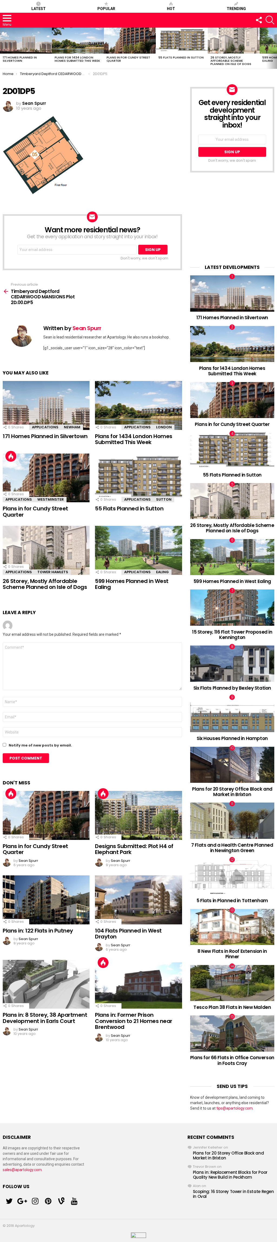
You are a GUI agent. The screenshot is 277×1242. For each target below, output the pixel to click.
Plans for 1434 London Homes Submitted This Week (77, 59)
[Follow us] (258, 20)
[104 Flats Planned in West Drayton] (138, 899)
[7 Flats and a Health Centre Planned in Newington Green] (232, 821)
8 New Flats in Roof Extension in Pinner (232, 954)
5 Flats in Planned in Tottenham (232, 900)
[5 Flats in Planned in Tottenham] (232, 876)
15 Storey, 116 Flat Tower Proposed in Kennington (232, 635)
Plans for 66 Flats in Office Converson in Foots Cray (232, 1060)
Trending (236, 8)
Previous (2, 48)
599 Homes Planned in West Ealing (132, 584)
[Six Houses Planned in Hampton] (232, 714)
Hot (171, 8)
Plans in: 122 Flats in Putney (38, 930)
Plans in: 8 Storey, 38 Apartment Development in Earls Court (45, 1018)
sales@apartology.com (22, 1170)
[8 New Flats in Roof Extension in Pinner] (232, 927)
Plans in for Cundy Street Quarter (128, 59)
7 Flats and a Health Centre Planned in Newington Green (232, 848)
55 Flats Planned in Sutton (181, 57)
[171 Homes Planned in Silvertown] (26, 41)
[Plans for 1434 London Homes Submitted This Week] (78, 41)
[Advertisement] (232, 218)
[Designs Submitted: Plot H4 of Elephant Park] (138, 815)
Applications (45, 427)
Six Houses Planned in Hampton (232, 738)
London (164, 427)
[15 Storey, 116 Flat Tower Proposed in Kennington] (232, 607)
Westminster (50, 499)
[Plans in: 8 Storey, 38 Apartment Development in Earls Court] (46, 984)
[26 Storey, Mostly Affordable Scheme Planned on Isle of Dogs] (234, 41)
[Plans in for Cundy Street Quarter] (130, 41)
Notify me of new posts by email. (40, 745)
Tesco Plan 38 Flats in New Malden (232, 1007)
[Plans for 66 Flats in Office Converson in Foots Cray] (232, 1033)
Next (274, 48)
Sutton (164, 499)
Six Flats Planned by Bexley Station (232, 688)
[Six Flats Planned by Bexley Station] (232, 664)
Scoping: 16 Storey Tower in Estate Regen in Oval (233, 1194)
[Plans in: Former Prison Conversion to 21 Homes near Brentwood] (138, 984)
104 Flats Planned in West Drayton (128, 934)
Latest (38, 8)
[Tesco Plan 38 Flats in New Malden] (232, 983)
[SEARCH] (270, 20)
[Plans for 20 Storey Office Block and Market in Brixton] (232, 765)
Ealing (162, 572)
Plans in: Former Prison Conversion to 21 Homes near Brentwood (133, 1021)
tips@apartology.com (234, 1108)
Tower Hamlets (52, 572)
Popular (106, 8)
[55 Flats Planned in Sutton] (182, 41)
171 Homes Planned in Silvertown (20, 59)
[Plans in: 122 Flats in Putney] (46, 899)
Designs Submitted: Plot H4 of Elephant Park (134, 849)
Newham (72, 427)
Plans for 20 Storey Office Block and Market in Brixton (232, 792)
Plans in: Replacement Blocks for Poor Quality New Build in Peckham (230, 1174)
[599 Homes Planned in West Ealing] (138, 550)
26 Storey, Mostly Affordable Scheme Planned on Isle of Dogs (230, 60)
